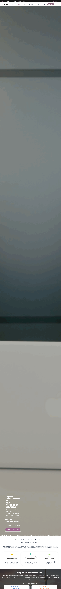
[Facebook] (56, 1)
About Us (24, 4)
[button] (33, 4)
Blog (45, 4)
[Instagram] (55, 1)
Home (19, 4)
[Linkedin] (53, 1)
